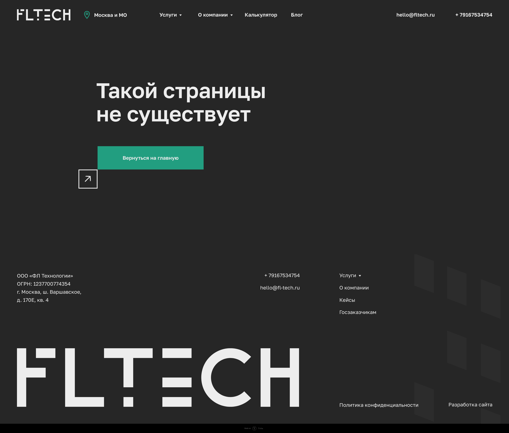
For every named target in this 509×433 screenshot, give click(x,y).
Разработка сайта (470, 404)
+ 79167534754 (473, 15)
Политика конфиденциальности (378, 405)
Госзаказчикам (357, 312)
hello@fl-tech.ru (280, 287)
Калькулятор (261, 15)
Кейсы (347, 300)
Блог (297, 15)
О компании (213, 15)
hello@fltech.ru (415, 15)
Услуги (168, 15)
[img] (43, 14)
